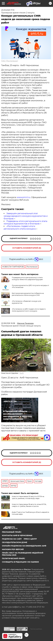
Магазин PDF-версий (13, 549)
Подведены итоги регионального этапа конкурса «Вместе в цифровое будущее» (27, 278)
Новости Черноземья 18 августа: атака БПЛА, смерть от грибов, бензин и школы (29, 505)
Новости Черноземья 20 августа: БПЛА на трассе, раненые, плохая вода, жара (28, 497)
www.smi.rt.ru (23, 197)
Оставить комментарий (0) (26, 248)
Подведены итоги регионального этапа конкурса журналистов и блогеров (25, 222)
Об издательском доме (14, 542)
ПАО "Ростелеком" (9, 61)
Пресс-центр (30, 539)
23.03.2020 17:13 (7, 10)
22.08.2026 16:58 (8, 323)
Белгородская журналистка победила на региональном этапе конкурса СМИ (28, 294)
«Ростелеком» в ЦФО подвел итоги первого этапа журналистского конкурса (29, 310)
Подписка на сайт (12, 539)
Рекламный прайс (11, 532)
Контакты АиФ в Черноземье (17, 535)
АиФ (22, 373)
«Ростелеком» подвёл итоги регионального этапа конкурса (20, 227)
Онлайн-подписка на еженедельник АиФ (24, 546)
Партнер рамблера (36, 629)
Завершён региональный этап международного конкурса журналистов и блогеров (26, 216)
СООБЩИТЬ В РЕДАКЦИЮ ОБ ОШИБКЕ (20, 562)
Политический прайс (13, 558)
